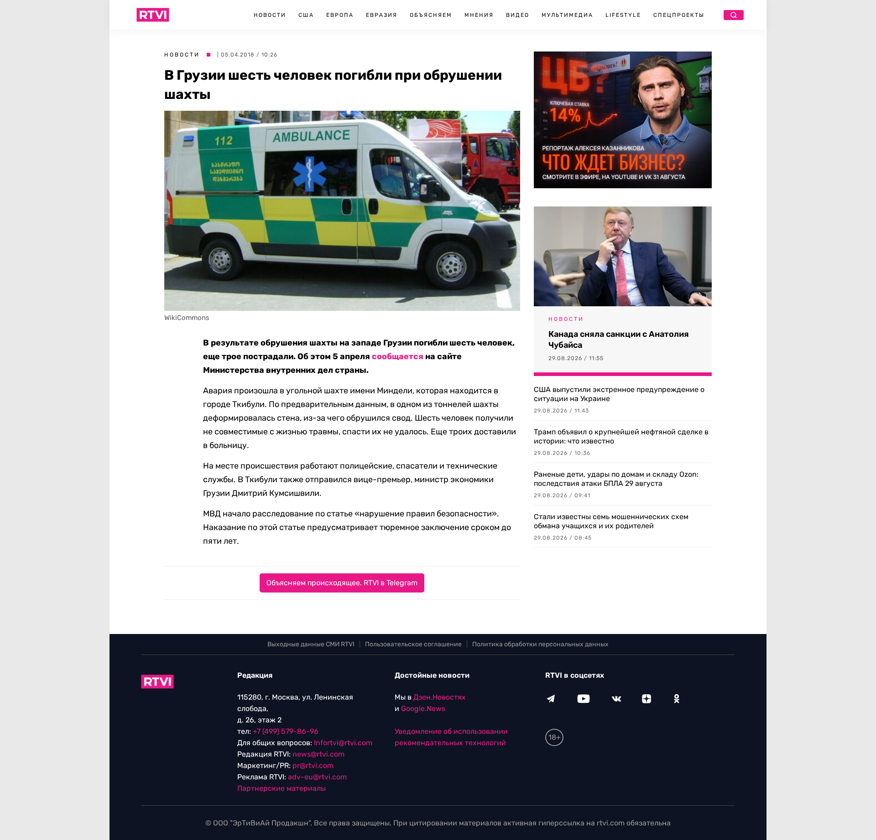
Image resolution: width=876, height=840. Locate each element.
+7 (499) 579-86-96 (285, 731)
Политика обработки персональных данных (540, 644)
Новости (270, 15)
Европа (340, 15)
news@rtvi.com (318, 754)
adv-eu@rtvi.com (317, 777)
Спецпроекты (678, 15)
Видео (517, 15)
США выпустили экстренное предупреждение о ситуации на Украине (619, 394)
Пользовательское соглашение (413, 644)
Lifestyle (623, 15)
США (306, 15)
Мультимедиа (567, 15)
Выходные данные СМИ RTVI (311, 644)
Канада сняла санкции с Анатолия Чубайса (618, 339)
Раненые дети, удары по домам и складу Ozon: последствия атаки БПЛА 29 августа (616, 479)
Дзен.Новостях (439, 697)
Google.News (423, 708)
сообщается (397, 356)
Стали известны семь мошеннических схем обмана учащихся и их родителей (611, 521)
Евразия (381, 15)
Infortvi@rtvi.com (343, 742)
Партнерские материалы (281, 788)
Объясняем (431, 15)
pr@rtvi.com (313, 765)
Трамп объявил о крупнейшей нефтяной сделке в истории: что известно (621, 436)
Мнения (479, 15)
